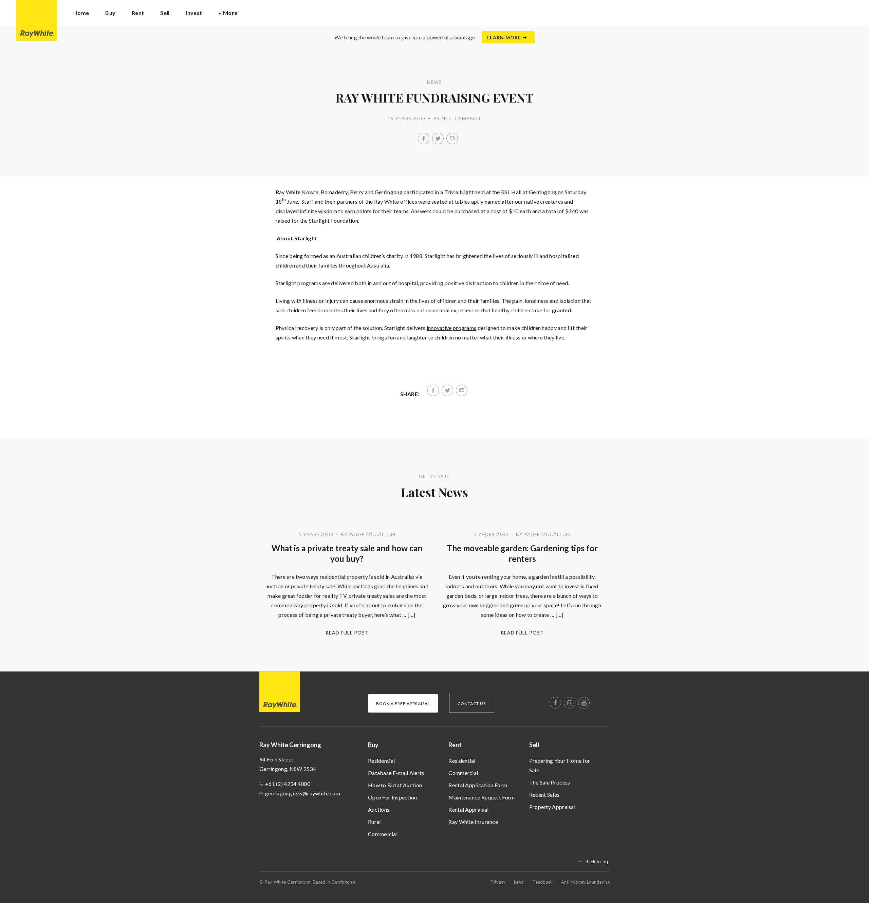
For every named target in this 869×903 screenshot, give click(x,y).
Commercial (382, 834)
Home (81, 13)
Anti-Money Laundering (585, 882)
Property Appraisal (552, 807)
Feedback (543, 882)
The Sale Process (549, 782)
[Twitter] (438, 138)
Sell (534, 745)
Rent (455, 745)
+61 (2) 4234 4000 (287, 783)
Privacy (498, 882)
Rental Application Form (477, 785)
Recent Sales (544, 794)
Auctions (378, 809)
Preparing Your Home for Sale (559, 765)
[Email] (452, 138)
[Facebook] (423, 138)
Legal (519, 882)
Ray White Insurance (473, 821)
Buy (373, 745)
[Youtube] (584, 702)
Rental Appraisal (468, 809)
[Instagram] (569, 702)
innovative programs (452, 328)
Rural (374, 821)
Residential (381, 760)
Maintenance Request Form (481, 797)
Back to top (598, 861)
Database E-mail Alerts (396, 773)
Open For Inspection (392, 797)
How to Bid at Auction (395, 785)
